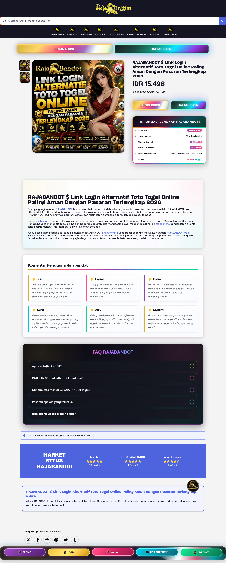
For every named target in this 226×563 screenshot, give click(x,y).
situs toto (43, 221)
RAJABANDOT (64, 209)
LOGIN (71, 552)
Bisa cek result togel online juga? (54, 414)
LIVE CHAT (203, 552)
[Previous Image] (34, 106)
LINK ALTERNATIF (159, 552)
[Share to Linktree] (47, 539)
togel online (163, 223)
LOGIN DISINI (64, 49)
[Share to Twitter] (28, 539)
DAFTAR (115, 552)
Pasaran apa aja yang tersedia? (52, 402)
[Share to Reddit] (65, 539)
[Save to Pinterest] (56, 539)
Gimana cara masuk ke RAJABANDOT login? (61, 390)
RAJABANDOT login (178, 232)
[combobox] (109, 21)
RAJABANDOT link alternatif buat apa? (57, 378)
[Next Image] (121, 106)
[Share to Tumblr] (75, 539)
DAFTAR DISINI (161, 49)
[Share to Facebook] (38, 539)
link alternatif (110, 232)
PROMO (27, 552)
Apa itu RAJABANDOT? (47, 366)
